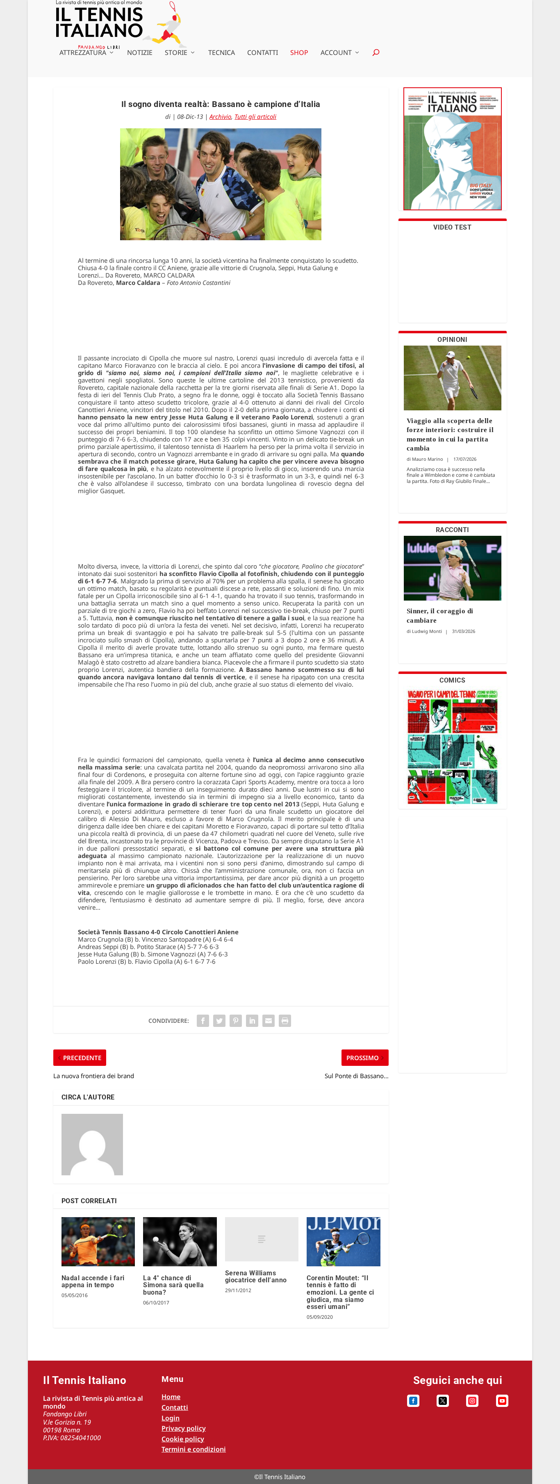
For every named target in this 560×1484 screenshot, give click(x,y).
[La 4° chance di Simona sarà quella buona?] (179, 1241)
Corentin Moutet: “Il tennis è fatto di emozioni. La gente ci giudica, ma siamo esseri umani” (340, 1292)
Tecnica (221, 53)
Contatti (262, 53)
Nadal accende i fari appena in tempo (93, 1281)
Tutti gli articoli (255, 116)
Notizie (140, 53)
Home (171, 1396)
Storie (176, 53)
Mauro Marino (427, 459)
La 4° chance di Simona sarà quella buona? (173, 1285)
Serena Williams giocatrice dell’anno (256, 1276)
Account (336, 53)
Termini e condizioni (194, 1449)
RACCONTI (452, 530)
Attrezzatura (82, 53)
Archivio (220, 116)
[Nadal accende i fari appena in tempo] (98, 1241)
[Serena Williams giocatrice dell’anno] (261, 1239)
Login (171, 1418)
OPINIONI (452, 340)
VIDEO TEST (452, 227)
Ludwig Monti (427, 631)
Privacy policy (184, 1428)
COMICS (452, 680)
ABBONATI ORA (452, 154)
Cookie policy (183, 1438)
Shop (299, 53)
